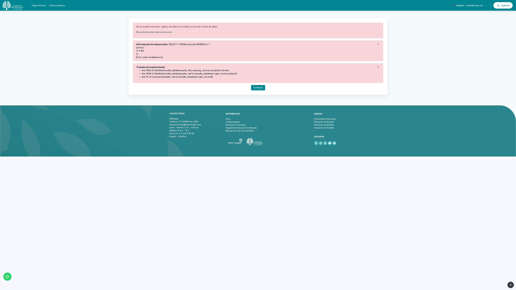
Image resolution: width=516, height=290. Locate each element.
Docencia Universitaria (324, 125)
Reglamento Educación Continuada (241, 128)
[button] (469, 5)
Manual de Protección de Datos (240, 131)
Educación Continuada (324, 122)
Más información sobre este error (154, 32)
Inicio (228, 119)
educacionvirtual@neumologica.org (185, 124)
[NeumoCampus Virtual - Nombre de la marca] (12, 5)
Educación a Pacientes (324, 128)
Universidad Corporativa (325, 119)
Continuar (258, 87)
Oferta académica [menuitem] (57, 5)
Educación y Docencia (236, 125)
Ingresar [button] (505, 5)
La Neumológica (233, 122)
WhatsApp (173, 118)
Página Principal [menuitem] (39, 5)
